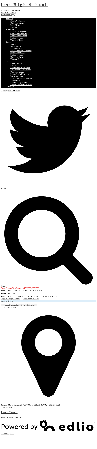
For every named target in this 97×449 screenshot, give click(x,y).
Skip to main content (8, 13)
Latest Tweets (9, 412)
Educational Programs (18, 31)
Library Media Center (18, 36)
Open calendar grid (28, 305)
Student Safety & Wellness (20, 83)
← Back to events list (10, 305)
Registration (14, 66)
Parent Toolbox (16, 63)
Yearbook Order (16, 59)
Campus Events (7, 301)
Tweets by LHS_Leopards (11, 417)
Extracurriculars (16, 48)
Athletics (13, 44)
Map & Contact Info (18, 21)
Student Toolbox (16, 38)
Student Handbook (17, 53)
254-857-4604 (39, 405)
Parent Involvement (17, 76)
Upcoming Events (17, 23)
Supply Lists (15, 80)
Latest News (15, 25)
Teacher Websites (16, 40)
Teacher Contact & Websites (21, 85)
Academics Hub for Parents (20, 70)
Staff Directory (16, 27)
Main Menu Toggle (8, 15)
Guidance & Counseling (19, 34)
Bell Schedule (15, 46)
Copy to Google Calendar (10, 299)
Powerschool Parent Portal (20, 68)
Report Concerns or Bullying (21, 51)
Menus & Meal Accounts (19, 74)
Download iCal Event (31, 299)
